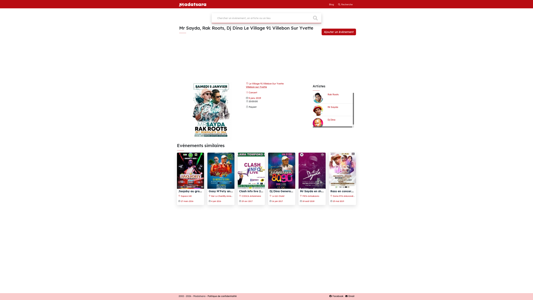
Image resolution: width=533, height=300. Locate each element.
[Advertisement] (266, 60)
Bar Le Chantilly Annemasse (224, 196)
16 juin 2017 (277, 201)
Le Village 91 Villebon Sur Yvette (266, 83)
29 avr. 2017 (247, 201)
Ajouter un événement (339, 32)
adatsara (195, 4)
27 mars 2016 (187, 201)
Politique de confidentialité (222, 296)
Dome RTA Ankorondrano (344, 196)
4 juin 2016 (216, 201)
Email (351, 296)
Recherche (347, 4)
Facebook (337, 296)
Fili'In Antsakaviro (310, 196)
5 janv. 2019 (255, 98)
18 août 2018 (308, 201)
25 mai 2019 (338, 201)
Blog (332, 4)
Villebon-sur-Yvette (256, 87)
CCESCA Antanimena (251, 196)
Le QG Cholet (277, 196)
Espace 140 (186, 196)
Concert (252, 92)
